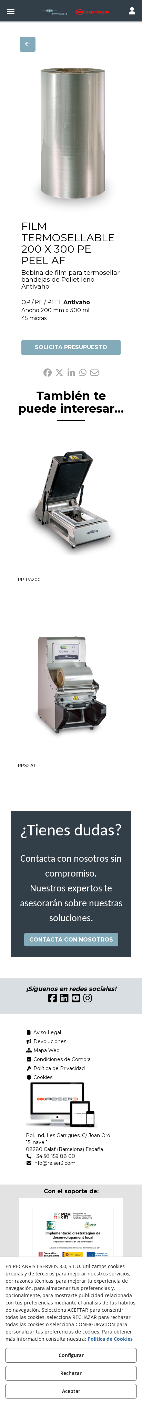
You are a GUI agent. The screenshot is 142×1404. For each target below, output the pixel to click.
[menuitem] (71, 1032)
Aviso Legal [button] (46, 1032)
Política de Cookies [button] (110, 1339)
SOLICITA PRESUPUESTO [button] (71, 347)
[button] (71, 12)
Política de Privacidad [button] (58, 1068)
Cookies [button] (42, 1077)
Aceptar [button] (71, 1391)
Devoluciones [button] (49, 1041)
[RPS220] (71, 688)
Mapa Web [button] (46, 1050)
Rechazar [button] (71, 1373)
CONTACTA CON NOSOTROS (71, 939)
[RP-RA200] (71, 502)
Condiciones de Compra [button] (61, 1059)
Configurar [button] (71, 1355)
